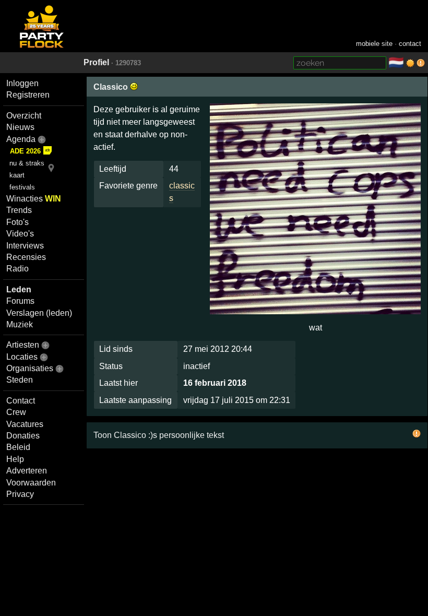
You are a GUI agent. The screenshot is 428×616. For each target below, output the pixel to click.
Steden (19, 379)
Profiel (96, 62)
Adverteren (26, 470)
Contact (20, 400)
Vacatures (24, 424)
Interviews (25, 245)
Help (15, 459)
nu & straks (26, 163)
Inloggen (22, 83)
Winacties (33, 198)
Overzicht (23, 115)
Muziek (19, 324)
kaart (17, 175)
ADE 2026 (25, 151)
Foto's (17, 222)
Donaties (23, 435)
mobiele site (374, 44)
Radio (17, 268)
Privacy (20, 494)
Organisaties (29, 368)
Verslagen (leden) (39, 313)
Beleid (18, 447)
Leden (18, 289)
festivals (22, 187)
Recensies (26, 257)
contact (410, 44)
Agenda (20, 139)
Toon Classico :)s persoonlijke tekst (158, 435)
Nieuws (20, 127)
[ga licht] (410, 63)
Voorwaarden (31, 482)
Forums (20, 301)
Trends (19, 210)
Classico (111, 86)
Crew (16, 412)
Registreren (28, 94)
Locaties (22, 356)
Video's (20, 233)
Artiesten (22, 344)
